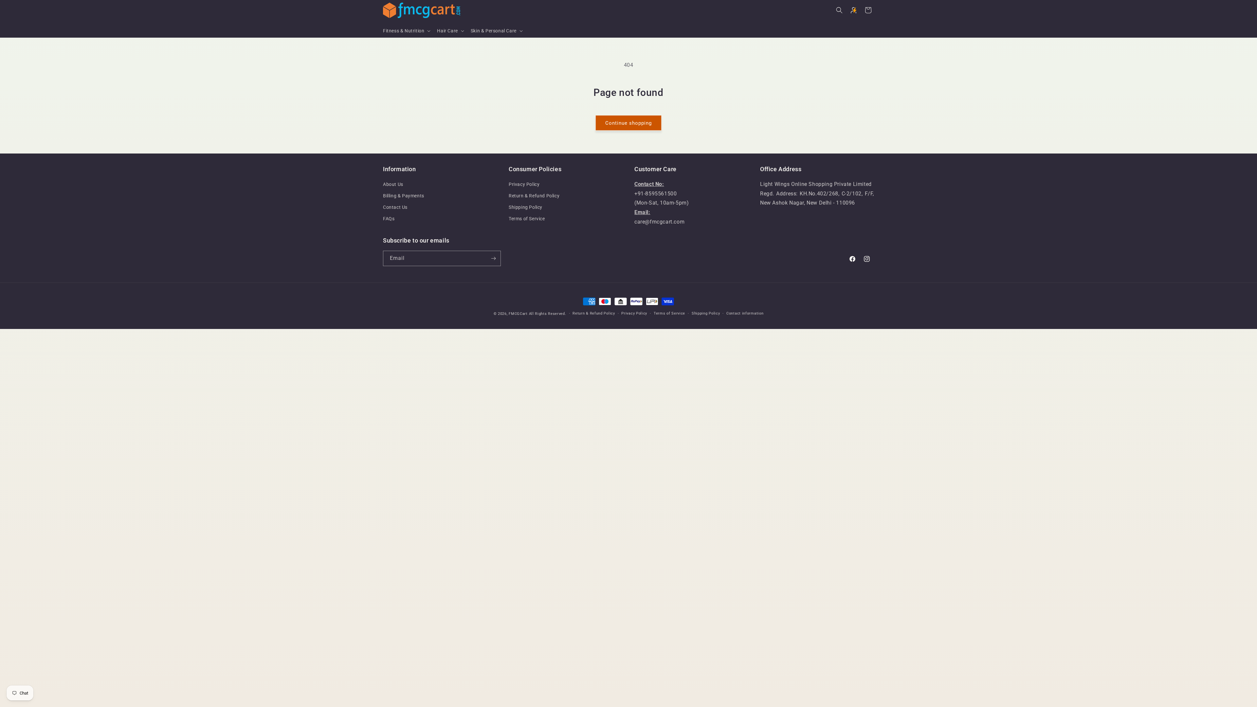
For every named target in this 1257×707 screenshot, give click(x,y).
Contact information (744, 313)
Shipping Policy (525, 207)
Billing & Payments (403, 195)
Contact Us (395, 207)
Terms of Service (527, 218)
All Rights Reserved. (547, 314)
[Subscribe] (493, 258)
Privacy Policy (524, 184)
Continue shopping (628, 123)
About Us (393, 184)
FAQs (388, 218)
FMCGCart (518, 314)
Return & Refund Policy (534, 195)
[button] (406, 31)
